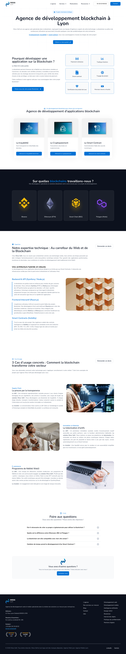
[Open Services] (65, 3)
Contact (115, 4)
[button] (63, 12)
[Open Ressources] (89, 3)
